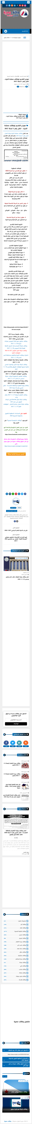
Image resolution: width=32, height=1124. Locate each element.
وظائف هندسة (15, 980)
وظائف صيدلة (15, 962)
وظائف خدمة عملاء (15, 949)
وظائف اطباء (15, 928)
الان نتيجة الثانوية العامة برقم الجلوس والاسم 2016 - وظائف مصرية (12, 786)
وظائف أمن (15, 924)
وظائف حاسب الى (15, 945)
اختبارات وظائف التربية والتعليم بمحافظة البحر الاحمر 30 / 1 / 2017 (16, 356)
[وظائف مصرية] (16, 13)
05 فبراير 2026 (24, 575)
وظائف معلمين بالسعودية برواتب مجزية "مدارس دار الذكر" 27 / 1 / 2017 (16, 377)
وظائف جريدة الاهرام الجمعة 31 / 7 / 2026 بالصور (12, 764)
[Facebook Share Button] (25, 494)
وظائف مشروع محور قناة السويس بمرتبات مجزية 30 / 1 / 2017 (16, 342)
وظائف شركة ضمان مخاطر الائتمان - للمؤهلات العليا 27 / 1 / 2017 (15, 405)
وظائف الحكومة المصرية (12, 76)
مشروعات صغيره (15, 921)
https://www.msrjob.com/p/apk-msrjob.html (16, 446)
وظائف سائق (15, 952)
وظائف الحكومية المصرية (14, 420)
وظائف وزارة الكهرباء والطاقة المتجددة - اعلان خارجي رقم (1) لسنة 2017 (16, 386)
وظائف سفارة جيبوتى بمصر (19, 1092)
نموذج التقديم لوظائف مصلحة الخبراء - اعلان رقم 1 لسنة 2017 (16, 117)
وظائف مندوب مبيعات (15, 976)
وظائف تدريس (15, 935)
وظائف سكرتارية (15, 956)
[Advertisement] (16, 58)
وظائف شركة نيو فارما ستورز (19, 1109)
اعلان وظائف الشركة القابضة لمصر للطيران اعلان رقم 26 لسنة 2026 (11, 796)
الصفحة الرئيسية (23, 76)
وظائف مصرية (7, 1121)
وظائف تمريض (15, 938)
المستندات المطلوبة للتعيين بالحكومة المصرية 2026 (13, 414)
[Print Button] (7, 494)
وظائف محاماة (15, 973)
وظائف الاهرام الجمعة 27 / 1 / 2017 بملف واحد (16, 396)
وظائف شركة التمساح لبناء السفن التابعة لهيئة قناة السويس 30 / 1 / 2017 (16, 347)
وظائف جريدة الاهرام (15, 942)
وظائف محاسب (15, 969)
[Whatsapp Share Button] (13, 494)
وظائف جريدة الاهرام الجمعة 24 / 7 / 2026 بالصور (12, 775)
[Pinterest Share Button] (19, 494)
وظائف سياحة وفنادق (15, 959)
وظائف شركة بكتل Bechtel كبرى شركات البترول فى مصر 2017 (16, 400)
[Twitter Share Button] (22, 494)
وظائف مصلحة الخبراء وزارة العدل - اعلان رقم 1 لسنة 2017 (16, 134)
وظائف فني (15, 966)
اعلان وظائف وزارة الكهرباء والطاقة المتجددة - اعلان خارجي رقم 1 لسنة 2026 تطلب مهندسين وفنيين (16, 832)
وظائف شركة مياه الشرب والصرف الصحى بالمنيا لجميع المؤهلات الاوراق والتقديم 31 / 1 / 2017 (16, 366)
